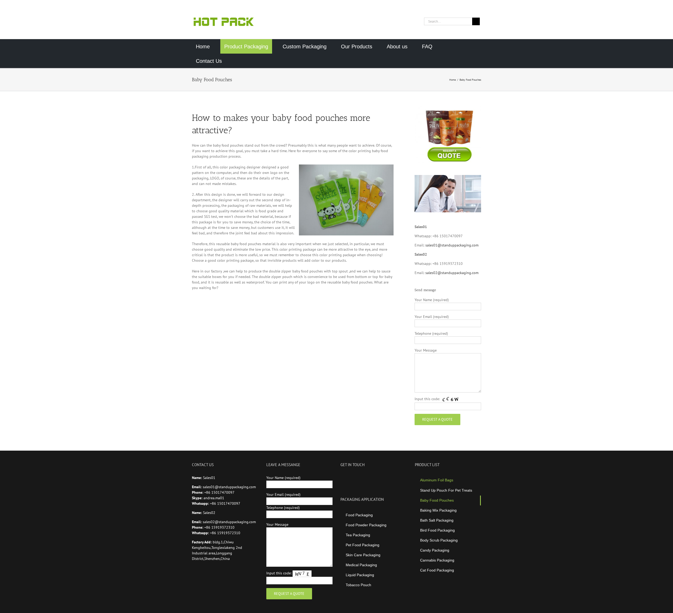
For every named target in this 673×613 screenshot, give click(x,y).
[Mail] (370, 478)
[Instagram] (356, 478)
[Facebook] (342, 478)
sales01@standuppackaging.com (451, 245)
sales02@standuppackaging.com (451, 272)
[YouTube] (349, 478)
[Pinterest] (363, 478)
